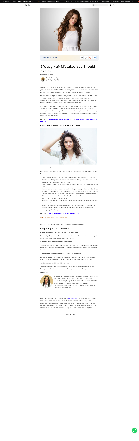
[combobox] (100, 5)
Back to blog (70, 314)
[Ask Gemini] (94, 57)
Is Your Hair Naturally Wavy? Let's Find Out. (64, 213)
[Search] (94, 5)
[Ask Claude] (90, 57)
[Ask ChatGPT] (81, 57)
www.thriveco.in (73, 298)
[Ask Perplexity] (86, 57)
